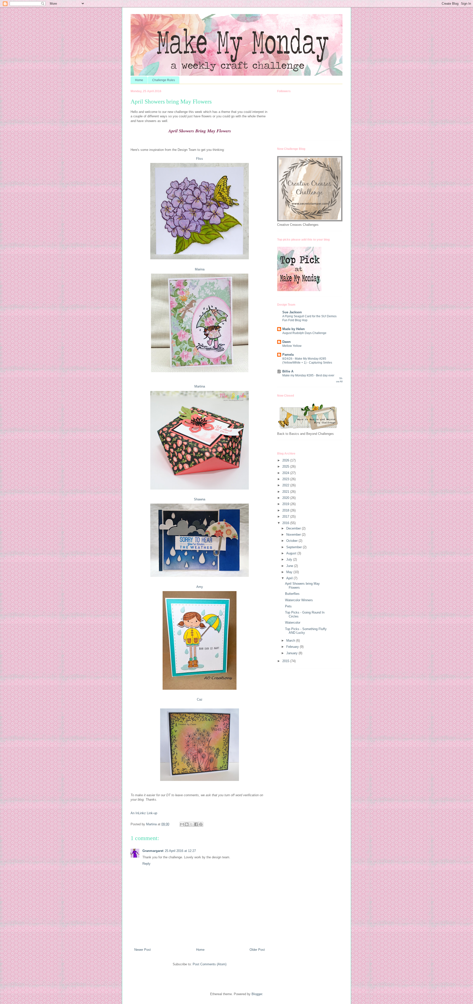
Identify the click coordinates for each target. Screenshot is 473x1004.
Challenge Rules (163, 80)
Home (139, 80)
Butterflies (292, 594)
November (294, 534)
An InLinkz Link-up (144, 813)
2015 (286, 661)
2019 (286, 504)
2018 (286, 510)
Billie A (287, 371)
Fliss (199, 158)
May (289, 572)
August (291, 553)
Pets (288, 606)
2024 (286, 473)
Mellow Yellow (292, 346)
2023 (286, 479)
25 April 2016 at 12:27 (180, 851)
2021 (286, 491)
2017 (286, 516)
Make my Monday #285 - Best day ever (308, 375)
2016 (286, 523)
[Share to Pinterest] (200, 824)
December (294, 528)
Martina (199, 386)
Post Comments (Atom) (209, 964)
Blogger (257, 994)
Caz (200, 699)
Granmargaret (152, 851)
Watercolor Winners (299, 600)
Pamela (288, 354)
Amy (199, 587)
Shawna (199, 499)
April (290, 578)
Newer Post (142, 949)
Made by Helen (293, 329)
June (290, 566)
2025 (286, 466)
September (294, 547)
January (292, 653)
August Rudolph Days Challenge (304, 333)
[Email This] (182, 824)
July (289, 559)
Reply (146, 863)
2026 (286, 460)
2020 (286, 498)
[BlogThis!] (186, 824)
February (293, 647)
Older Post (257, 949)
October (292, 541)
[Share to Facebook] (196, 824)
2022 (286, 485)
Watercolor (292, 622)
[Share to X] (191, 824)
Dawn (286, 342)
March (291, 640)
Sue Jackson (292, 312)
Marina (199, 269)
